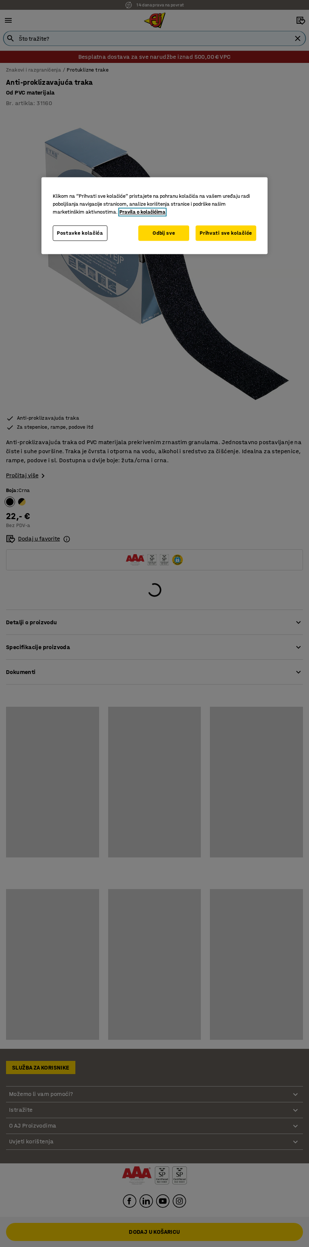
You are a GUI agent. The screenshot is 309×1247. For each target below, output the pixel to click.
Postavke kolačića (80, 233)
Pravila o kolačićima (142, 212)
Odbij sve (164, 233)
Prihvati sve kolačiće (226, 233)
